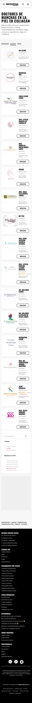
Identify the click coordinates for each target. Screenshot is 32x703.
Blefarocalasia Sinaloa (7, 585)
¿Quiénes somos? (5, 635)
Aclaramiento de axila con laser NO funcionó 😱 (13, 621)
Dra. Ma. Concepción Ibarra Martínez (23, 363)
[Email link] (21, 662)
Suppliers (3, 654)
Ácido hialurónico (5, 597)
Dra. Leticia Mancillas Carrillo (23, 121)
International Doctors (6, 656)
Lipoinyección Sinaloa (6, 580)
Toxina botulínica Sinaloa (7, 575)
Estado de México (5, 561)
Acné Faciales (22, 387)
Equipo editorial (5, 637)
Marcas (3, 651)
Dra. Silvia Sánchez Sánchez (23, 412)
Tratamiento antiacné (11, 470)
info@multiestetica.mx (24, 684)
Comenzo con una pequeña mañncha (10, 628)
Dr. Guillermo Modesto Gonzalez (9, 543)
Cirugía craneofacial (6, 602)
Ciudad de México (5, 552)
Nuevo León (4, 557)
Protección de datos (8, 688)
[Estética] (12, 4)
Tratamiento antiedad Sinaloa (8, 568)
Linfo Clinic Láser (23, 97)
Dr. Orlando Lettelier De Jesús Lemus (24, 315)
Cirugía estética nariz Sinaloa (8, 571)
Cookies (25, 688)
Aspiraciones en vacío (6, 599)
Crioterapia (4, 607)
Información (5, 44)
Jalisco (3, 554)
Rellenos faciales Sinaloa (7, 578)
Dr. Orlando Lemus (24, 291)
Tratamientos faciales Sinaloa (8, 590)
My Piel (21, 216)
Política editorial (24, 691)
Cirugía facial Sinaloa (6, 573)
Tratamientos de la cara (7, 609)
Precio (19, 44)
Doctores (13, 44)
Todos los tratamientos (12, 460)
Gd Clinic (22, 50)
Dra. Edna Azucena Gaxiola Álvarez (23, 241)
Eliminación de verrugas (12, 466)
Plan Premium (4, 649)
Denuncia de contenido (7, 640)
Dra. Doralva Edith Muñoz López (24, 146)
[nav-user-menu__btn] (28, 4)
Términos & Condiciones (15, 693)
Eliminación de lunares (12, 464)
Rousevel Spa (22, 74)
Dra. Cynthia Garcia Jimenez (8, 535)
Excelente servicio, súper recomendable (11, 616)
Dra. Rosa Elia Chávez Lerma (23, 194)
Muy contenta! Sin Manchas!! (8, 618)
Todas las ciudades (11, 446)
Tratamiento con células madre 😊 (9, 623)
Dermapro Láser (23, 338)
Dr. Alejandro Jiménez (6, 538)
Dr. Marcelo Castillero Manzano (9, 545)
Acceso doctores (5, 646)
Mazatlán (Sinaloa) (11, 450)
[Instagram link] (10, 662)
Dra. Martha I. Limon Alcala (8, 540)
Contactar (23, 65)
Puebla (3, 559)
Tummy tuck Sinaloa (6, 583)
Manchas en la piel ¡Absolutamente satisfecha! (12, 626)
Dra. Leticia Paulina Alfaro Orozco (23, 267)
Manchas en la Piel (11, 468)
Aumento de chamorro (6, 604)
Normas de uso (18, 688)
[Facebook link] (16, 662)
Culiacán (8, 448)
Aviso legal (15, 691)
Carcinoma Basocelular (12, 462)
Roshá (21, 169)
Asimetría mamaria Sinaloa (8, 588)
